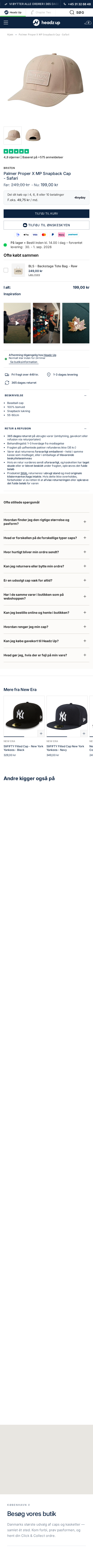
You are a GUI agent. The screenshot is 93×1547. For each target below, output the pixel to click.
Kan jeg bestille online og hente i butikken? (36, 612)
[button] (77, 12)
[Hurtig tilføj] (41, 733)
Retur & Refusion (18, 428)
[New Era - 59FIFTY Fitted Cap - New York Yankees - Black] (24, 716)
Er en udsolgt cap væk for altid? (28, 580)
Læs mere (34, 274)
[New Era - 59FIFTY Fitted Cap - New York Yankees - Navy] (67, 716)
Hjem (10, 34)
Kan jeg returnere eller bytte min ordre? (34, 566)
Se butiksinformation (23, 362)
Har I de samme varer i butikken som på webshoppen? (34, 596)
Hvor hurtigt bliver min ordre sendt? (31, 552)
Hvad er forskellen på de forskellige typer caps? (40, 538)
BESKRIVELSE (14, 395)
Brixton (9, 168)
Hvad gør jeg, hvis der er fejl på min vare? (35, 655)
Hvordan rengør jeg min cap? (26, 627)
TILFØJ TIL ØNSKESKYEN (49, 225)
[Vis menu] (5, 22)
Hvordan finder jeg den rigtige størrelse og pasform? (36, 521)
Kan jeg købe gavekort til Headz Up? (31, 641)
